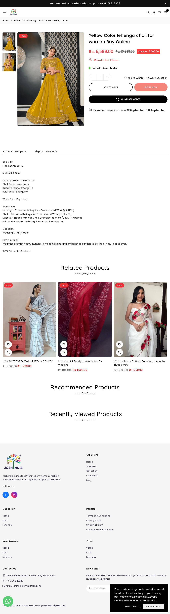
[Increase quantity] (107, 77)
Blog (88, 480)
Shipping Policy (94, 524)
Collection (91, 470)
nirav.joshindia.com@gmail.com (23, 586)
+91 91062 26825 (14, 580)
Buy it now (151, 87)
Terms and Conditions (98, 515)
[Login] (154, 11)
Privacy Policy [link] (132, 606)
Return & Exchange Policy (99, 529)
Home (5, 20)
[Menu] (4, 11)
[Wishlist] (160, 11)
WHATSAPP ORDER (130, 99)
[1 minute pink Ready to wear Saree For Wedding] (85, 319)
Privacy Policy (93, 520)
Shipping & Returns (46, 151)
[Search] (148, 11)
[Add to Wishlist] (8, 344)
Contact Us (92, 475)
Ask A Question (159, 78)
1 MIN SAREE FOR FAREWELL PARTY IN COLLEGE (28, 361)
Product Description (14, 151)
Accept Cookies (154, 606)
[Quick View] (8, 352)
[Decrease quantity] (92, 77)
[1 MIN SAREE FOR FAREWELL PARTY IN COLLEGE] (29, 319)
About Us (91, 466)
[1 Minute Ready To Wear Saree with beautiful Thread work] (140, 319)
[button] (78, 85)
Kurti (4, 520)
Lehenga (7, 524)
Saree (5, 515)
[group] (50, 79)
